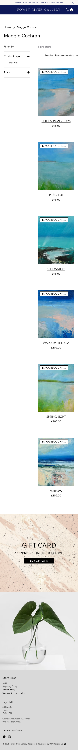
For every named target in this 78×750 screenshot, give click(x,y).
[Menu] (6, 10)
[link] (70, 9)
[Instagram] (9, 736)
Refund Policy (8, 689)
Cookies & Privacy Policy (14, 693)
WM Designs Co (57, 744)
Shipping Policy (9, 686)
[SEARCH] (73, 3)
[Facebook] (4, 736)
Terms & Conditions (12, 730)
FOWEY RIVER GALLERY (39, 10)
